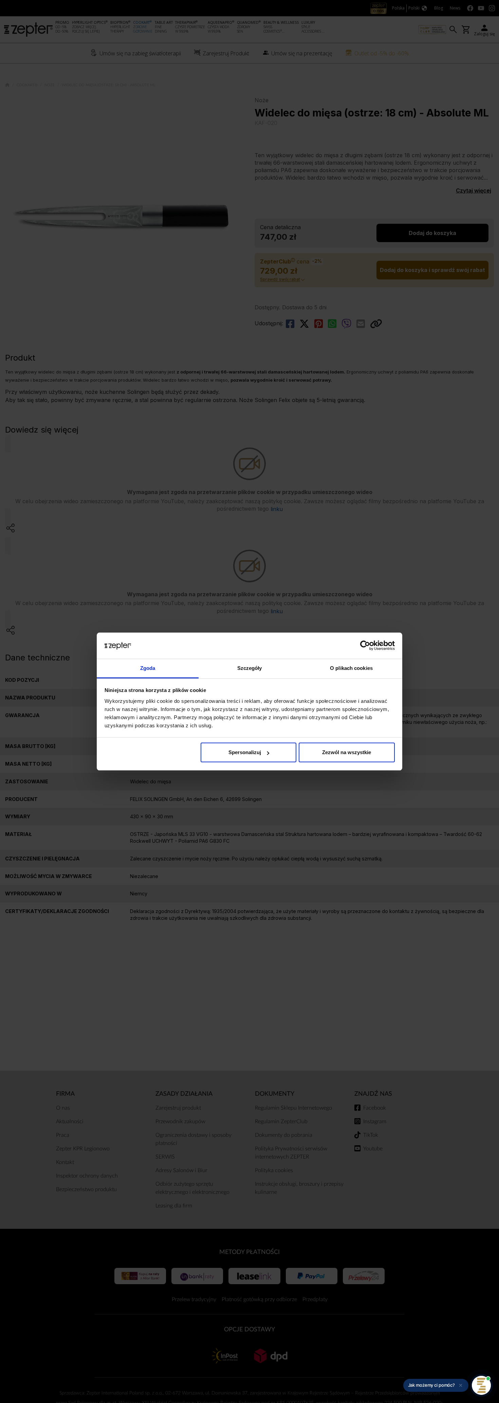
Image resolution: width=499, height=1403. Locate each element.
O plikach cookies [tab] (351, 668)
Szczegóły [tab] (249, 668)
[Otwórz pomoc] (481, 1385)
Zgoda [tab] (147, 668)
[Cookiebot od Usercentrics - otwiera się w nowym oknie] (365, 646)
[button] (435, 1385)
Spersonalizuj (244, 752)
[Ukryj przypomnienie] (461, 1385)
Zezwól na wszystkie (346, 752)
